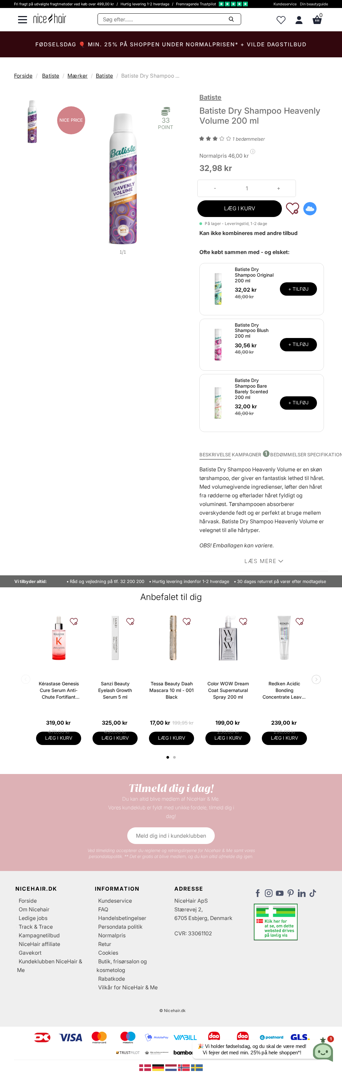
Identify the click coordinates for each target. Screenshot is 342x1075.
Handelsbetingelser (122, 918)
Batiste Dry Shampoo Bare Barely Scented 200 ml (251, 388)
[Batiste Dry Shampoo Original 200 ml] (218, 288)
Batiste (50, 75)
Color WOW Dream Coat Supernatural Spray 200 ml (228, 690)
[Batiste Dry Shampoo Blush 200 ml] (218, 344)
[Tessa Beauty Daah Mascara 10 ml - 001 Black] (171, 637)
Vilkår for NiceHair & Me (128, 987)
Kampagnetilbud (39, 935)
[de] (158, 1067)
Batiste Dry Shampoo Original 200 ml (254, 274)
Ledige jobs (33, 918)
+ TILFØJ (298, 289)
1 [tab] (168, 757)
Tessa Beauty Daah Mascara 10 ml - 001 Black (171, 690)
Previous (27, 680)
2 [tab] (175, 757)
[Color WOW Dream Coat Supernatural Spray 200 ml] (227, 637)
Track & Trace (36, 926)
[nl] (171, 1067)
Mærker (77, 75)
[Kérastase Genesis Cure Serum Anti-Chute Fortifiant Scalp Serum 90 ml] (58, 637)
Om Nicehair (34, 909)
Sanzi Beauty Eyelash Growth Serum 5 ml (115, 690)
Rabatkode (111, 978)
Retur (104, 944)
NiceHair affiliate (39, 944)
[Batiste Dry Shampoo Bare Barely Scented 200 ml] (218, 402)
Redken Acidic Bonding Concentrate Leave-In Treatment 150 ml (284, 690)
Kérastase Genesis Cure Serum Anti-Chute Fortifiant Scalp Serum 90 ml (58, 690)
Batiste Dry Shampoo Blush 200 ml (252, 330)
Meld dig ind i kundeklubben (171, 835)
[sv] (197, 1067)
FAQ (103, 909)
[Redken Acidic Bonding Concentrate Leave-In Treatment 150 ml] (284, 637)
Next (315, 680)
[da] (145, 1067)
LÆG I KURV (239, 208)
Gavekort (30, 952)
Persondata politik (120, 926)
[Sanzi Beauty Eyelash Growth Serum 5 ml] (115, 637)
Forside (23, 75)
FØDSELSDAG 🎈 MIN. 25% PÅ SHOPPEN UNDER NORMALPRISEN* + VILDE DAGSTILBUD (171, 44)
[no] (184, 1067)
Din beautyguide (314, 4)
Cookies (108, 952)
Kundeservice (285, 4)
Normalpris (112, 935)
